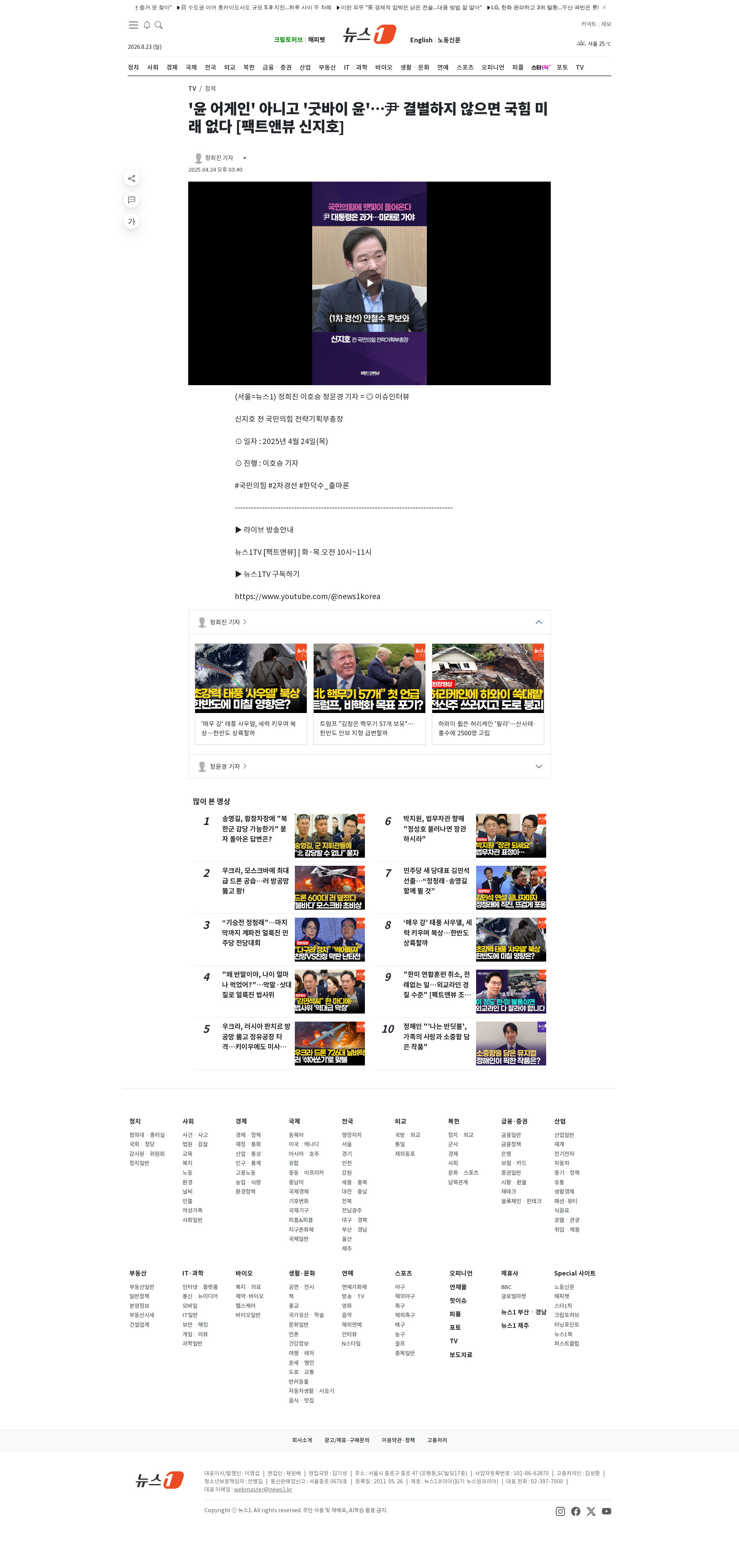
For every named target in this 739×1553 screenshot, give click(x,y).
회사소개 (302, 1440)
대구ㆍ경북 (354, 1220)
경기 (347, 1154)
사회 (188, 1121)
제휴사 (509, 1273)
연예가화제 (354, 1287)
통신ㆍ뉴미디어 (200, 1296)
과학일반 (192, 1343)
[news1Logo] (160, 1480)
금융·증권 (514, 1121)
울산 (347, 1239)
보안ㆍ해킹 (195, 1324)
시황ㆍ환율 (514, 1182)
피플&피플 (301, 1220)
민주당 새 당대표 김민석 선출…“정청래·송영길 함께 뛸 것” (436, 880)
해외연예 (352, 1324)
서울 (347, 1144)
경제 (241, 1121)
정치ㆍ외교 (460, 1135)
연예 (347, 1273)
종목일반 (405, 1353)
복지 (187, 1163)
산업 (560, 1121)
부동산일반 (141, 1287)
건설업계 (139, 1324)
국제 (294, 1121)
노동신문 (449, 40)
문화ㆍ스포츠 (463, 1172)
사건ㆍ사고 (195, 1135)
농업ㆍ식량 (248, 1182)
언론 (294, 1334)
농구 (400, 1334)
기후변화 (299, 1201)
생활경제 (564, 1191)
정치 (135, 1121)
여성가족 (192, 1210)
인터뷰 (349, 1334)
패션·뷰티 (565, 1201)
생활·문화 (302, 1273)
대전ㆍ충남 (354, 1191)
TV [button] (192, 88)
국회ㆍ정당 (142, 1144)
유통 (559, 1182)
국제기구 (299, 1210)
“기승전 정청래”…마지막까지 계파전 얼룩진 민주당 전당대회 (255, 932)
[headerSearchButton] (158, 24)
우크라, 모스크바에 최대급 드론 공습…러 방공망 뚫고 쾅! (255, 880)
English (421, 40)
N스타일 (351, 1343)
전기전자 (564, 1154)
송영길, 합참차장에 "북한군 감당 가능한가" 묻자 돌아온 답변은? (254, 828)
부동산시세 (141, 1315)
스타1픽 (563, 1306)
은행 (506, 1154)
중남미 (296, 1182)
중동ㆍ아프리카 (306, 1172)
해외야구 (405, 1296)
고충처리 (437, 1440)
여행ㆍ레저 (301, 1353)
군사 (453, 1144)
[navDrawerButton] (133, 25)
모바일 (189, 1306)
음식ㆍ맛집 (301, 1400)
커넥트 (588, 24)
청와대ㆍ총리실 (147, 1135)
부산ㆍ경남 (354, 1229)
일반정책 (139, 1296)
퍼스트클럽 (566, 1343)
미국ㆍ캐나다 (304, 1144)
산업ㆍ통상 (248, 1154)
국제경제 (299, 1191)
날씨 (187, 1191)
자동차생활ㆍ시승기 (311, 1391)
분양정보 (139, 1306)
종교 (294, 1306)
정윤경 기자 (225, 766)
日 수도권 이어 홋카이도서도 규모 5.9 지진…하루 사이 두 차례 (225, 7)
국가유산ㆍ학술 (306, 1315)
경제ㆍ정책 (248, 1135)
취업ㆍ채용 (567, 1229)
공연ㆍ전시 (301, 1287)
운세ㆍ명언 (301, 1362)
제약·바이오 (250, 1296)
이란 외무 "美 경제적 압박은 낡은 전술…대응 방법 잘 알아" (380, 7)
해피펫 (316, 40)
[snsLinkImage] (560, 1511)
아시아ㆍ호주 (304, 1154)
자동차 (561, 1163)
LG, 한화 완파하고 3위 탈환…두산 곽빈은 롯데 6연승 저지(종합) (538, 7)
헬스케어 (246, 1306)
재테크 (508, 1191)
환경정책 (246, 1191)
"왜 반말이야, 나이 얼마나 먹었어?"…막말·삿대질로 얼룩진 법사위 (257, 984)
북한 (454, 1121)
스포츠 (403, 1273)
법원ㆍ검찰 (195, 1144)
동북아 (296, 1135)
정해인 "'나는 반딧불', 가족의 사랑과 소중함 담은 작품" (436, 1036)
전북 (347, 1201)
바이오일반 (248, 1315)
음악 (347, 1315)
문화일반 (299, 1324)
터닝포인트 (566, 1324)
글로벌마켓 (513, 1296)
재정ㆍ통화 (248, 1144)
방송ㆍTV (353, 1296)
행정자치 (352, 1135)
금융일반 (511, 1135)
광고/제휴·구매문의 (347, 1440)
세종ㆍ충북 (354, 1182)
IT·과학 (193, 1273)
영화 (347, 1306)
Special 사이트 (575, 1273)
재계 (559, 1144)
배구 (400, 1324)
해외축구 (405, 1315)
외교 (400, 1121)
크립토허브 (288, 40)
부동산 (138, 1273)
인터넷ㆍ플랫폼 (200, 1287)
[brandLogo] (370, 33)
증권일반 (511, 1172)
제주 (347, 1248)
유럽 (294, 1163)
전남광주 (352, 1210)
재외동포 (405, 1154)
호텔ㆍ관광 (567, 1220)
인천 (347, 1163)
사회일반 (192, 1220)
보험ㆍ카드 (514, 1163)
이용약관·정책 (398, 1440)
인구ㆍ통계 (248, 1163)
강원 (347, 1172)
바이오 (244, 1273)
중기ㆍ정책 (567, 1172)
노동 (187, 1172)
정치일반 (139, 1163)
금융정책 (511, 1144)
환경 (187, 1182)
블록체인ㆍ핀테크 (521, 1201)
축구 (400, 1306)
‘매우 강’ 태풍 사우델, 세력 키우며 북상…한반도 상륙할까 (437, 932)
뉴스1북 (563, 1334)
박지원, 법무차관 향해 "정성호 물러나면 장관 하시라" (434, 828)
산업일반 (564, 1135)
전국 (347, 1121)
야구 (400, 1287)
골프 (400, 1343)
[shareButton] (131, 178)
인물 (187, 1201)
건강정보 (299, 1343)
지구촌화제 (301, 1229)
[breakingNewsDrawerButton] (147, 24)
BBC (506, 1287)
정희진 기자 (225, 622)
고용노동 (246, 1172)
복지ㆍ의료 (248, 1287)
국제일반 (299, 1239)
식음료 (561, 1210)
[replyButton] (131, 199)
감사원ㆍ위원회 (147, 1154)
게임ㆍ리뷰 (195, 1334)
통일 (400, 1144)
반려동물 (299, 1381)
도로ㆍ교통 (301, 1372)
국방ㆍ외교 (407, 1135)
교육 (187, 1154)
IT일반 (190, 1315)
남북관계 (458, 1182)
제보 (606, 24)
